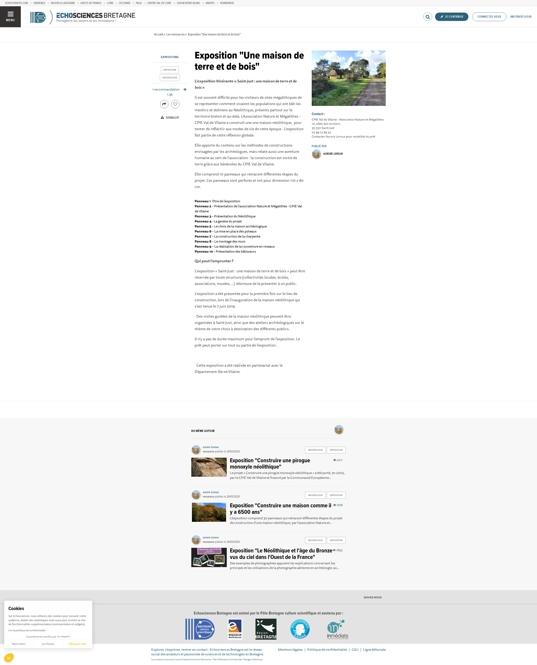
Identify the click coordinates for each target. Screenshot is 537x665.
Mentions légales (290, 649)
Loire (110, 3)
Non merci (19, 644)
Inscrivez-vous (521, 17)
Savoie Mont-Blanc (188, 3)
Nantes (210, 3)
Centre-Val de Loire (159, 3)
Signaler (172, 118)
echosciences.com (16, 3)
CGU (355, 649)
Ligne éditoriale (374, 649)
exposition (169, 70)
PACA (139, 3)
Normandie (227, 3)
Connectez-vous (489, 17)
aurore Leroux (333, 154)
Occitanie (124, 3)
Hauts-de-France (91, 3)
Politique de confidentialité (327, 649)
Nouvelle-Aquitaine (63, 3)
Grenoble (39, 3)
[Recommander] (175, 104)
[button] (9, 658)
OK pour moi (77, 644)
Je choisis (48, 644)
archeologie (169, 77)
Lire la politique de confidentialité (27, 630)
